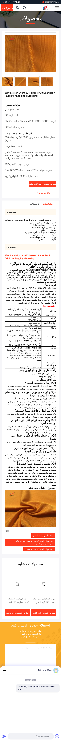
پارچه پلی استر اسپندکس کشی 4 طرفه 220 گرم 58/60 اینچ (18, 600)
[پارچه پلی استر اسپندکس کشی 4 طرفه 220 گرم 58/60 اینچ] (17, 584)
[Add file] (57, 736)
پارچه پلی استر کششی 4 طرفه (39, 549)
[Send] (4, 736)
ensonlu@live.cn (52, 2)
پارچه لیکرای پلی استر (43, 535)
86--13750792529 (12, 2)
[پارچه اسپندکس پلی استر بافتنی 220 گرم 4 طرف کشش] (43, 584)
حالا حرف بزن (7, 7)
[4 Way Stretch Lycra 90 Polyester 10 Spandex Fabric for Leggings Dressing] (30, 53)
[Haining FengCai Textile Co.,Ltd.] (48, 7)
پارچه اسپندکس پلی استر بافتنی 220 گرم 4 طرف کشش (44, 600)
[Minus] (4, 670)
